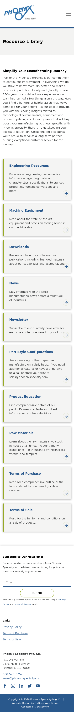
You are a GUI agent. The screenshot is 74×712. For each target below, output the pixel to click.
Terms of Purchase (15, 633)
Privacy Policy (12, 627)
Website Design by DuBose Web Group (35, 703)
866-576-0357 (13, 674)
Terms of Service (22, 604)
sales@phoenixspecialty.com (22, 678)
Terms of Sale (12, 639)
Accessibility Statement (35, 706)
